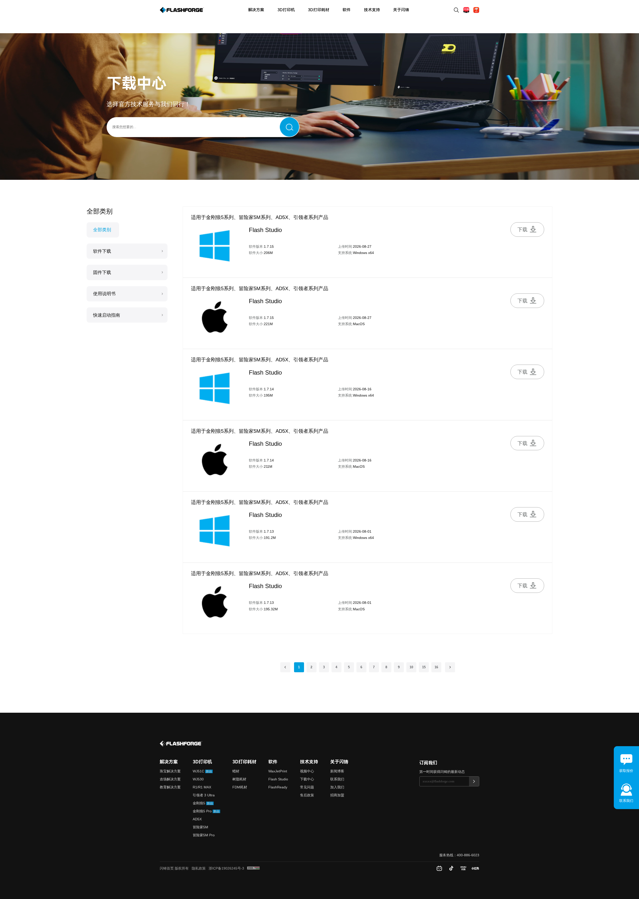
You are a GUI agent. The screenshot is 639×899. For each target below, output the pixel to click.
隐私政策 (199, 868)
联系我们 (337, 779)
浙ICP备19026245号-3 (226, 868)
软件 (346, 9)
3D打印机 (286, 9)
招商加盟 (337, 795)
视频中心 (307, 771)
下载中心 (307, 779)
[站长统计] (253, 868)
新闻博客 (337, 771)
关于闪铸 (401, 9)
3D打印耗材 (318, 9)
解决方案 (256, 9)
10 (411, 667)
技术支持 (372, 9)
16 (436, 667)
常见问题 (307, 787)
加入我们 (337, 787)
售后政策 (307, 795)
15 (424, 667)
